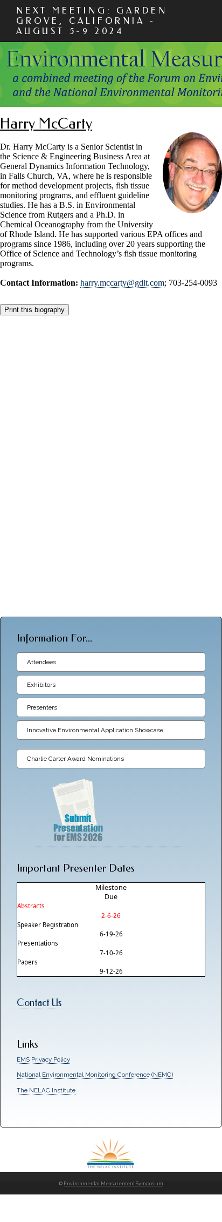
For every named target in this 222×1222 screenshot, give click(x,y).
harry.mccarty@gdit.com (122, 282)
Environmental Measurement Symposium (113, 1183)
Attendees (41, 662)
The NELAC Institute (46, 1090)
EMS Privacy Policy (43, 1059)
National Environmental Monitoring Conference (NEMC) (95, 1074)
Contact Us (39, 1003)
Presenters (42, 707)
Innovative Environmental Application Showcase (95, 730)
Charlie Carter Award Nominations (75, 758)
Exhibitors (41, 684)
